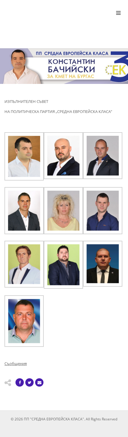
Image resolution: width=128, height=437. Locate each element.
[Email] (39, 382)
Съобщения (15, 363)
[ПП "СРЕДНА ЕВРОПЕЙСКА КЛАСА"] (42, 21)
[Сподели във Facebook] (19, 382)
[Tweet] (29, 382)
